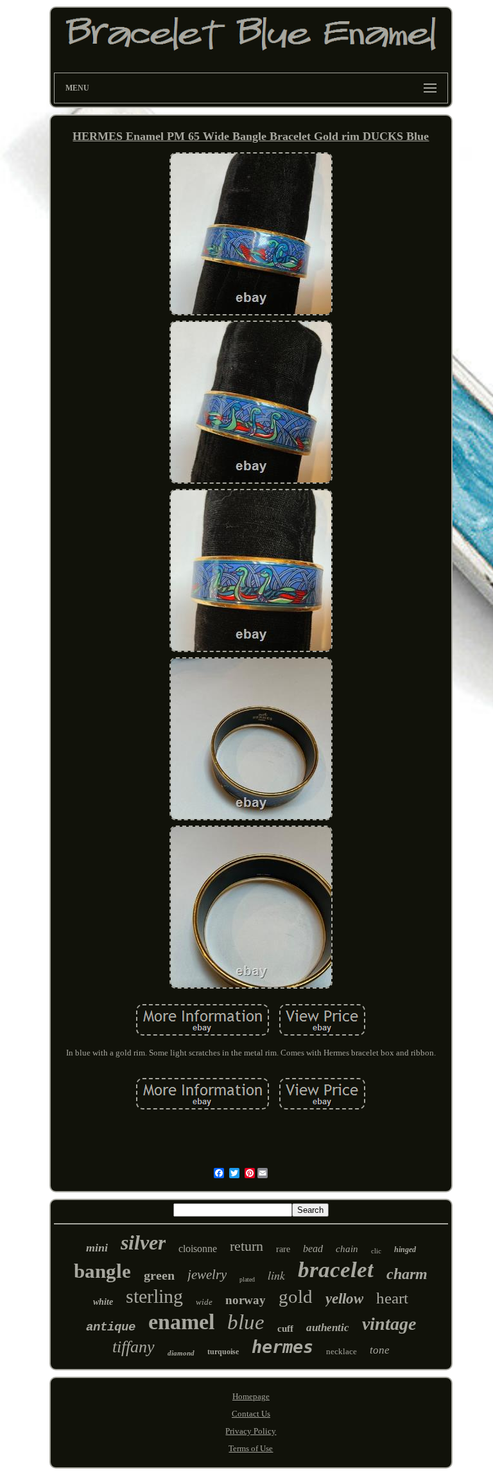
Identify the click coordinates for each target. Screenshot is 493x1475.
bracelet (336, 1269)
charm (407, 1274)
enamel (181, 1322)
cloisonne (197, 1248)
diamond (181, 1353)
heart (392, 1298)
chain (347, 1249)
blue (245, 1322)
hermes (282, 1347)
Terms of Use (251, 1448)
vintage (389, 1324)
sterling (154, 1296)
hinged (405, 1249)
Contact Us (251, 1413)
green (159, 1275)
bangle (102, 1271)
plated (247, 1279)
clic (376, 1251)
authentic (327, 1327)
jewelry (207, 1274)
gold (296, 1296)
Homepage (251, 1396)
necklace (341, 1351)
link (276, 1275)
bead (313, 1248)
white (103, 1302)
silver (143, 1242)
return (246, 1246)
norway (245, 1300)
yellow (344, 1299)
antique (110, 1327)
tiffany (133, 1347)
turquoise (223, 1351)
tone (380, 1350)
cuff (285, 1328)
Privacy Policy (250, 1431)
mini (97, 1247)
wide (204, 1302)
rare (283, 1249)
